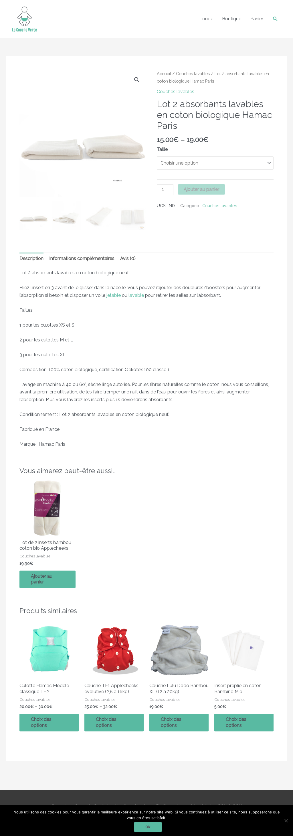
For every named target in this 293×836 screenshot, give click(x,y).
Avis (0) (128, 258)
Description (31, 258)
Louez (206, 18)
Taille (162, 149)
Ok (148, 827)
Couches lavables (193, 73)
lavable (136, 295)
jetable (113, 295)
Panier (256, 18)
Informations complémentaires (81, 258)
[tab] (31, 259)
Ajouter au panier (201, 189)
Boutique (231, 18)
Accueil (164, 73)
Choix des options (41, 722)
